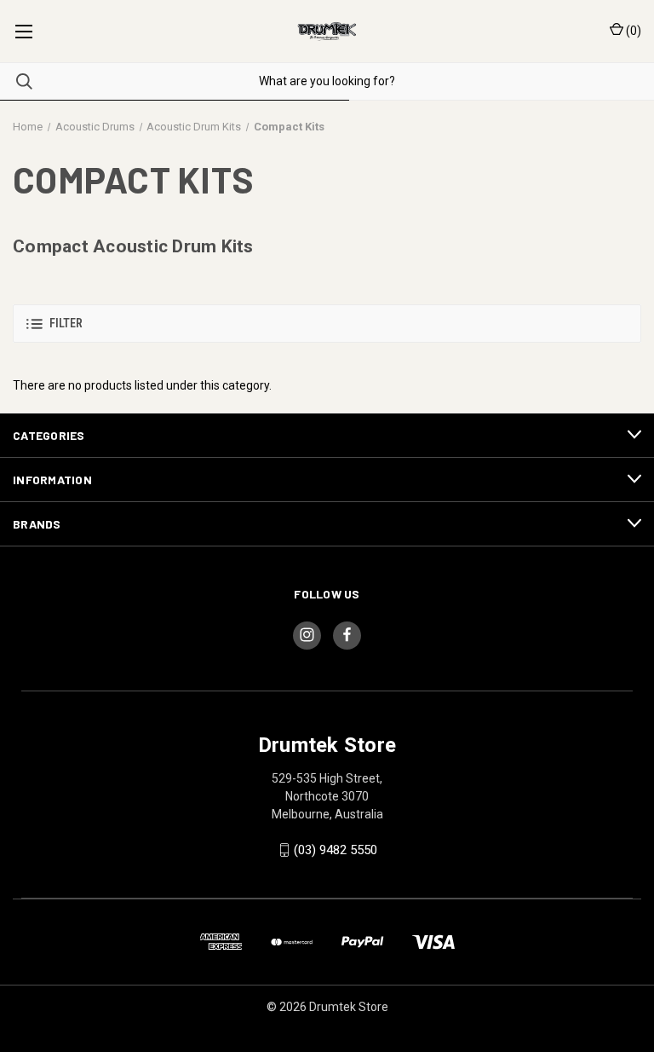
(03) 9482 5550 (335, 850)
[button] (327, 323)
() (632, 31)
